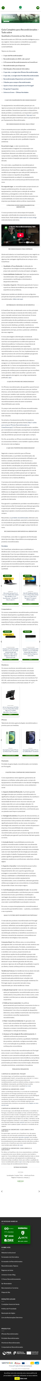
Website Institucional (8, 1252)
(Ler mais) (28, 1086)
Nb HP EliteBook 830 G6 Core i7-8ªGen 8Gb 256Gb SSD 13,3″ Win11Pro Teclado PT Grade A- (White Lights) (30, 596)
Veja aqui (29, 115)
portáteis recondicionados (19, 518)
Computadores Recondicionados (12, 1347)
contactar (22, 1122)
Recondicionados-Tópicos (9, 1266)
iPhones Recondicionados (9, 1334)
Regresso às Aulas (7, 1270)
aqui (9, 377)
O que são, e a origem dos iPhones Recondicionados (20, 72)
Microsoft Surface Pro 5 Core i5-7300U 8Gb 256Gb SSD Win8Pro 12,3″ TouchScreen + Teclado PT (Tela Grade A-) (10, 596)
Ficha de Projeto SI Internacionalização (20, 1366)
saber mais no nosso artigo (28, 217)
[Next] (39, 590)
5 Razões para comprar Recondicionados (17, 82)
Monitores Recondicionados (10, 1343)
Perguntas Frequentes (11, 89)
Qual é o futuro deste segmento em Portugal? (18, 85)
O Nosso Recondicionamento (11, 1279)
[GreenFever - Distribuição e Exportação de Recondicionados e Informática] (20, 7)
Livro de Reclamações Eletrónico (12, 1317)
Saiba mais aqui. (18, 299)
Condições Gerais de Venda (10, 1304)
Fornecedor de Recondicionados (11, 1261)
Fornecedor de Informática (10, 1257)
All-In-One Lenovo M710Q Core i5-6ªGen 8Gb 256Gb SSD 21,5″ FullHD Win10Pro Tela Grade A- (10, 709)
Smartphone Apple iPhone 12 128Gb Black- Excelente (30, 750)
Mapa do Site (5, 1292)
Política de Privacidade (8, 1308)
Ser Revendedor (6, 1283)
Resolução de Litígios (8, 1313)
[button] (3, 7)
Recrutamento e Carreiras (9, 1288)
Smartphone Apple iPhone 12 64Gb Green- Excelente (10, 750)
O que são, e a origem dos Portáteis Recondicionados (21, 75)
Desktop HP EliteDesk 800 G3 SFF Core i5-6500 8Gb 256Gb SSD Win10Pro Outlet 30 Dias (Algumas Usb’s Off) (30, 652)
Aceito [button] (17, 1378)
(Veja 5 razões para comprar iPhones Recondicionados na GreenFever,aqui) (19, 425)
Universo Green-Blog (8, 1275)
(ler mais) (20, 1145)
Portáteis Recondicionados (10, 1338)
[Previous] (1, 590)
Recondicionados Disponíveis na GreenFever (18, 79)
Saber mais (20, 1181)
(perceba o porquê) (24, 1137)
